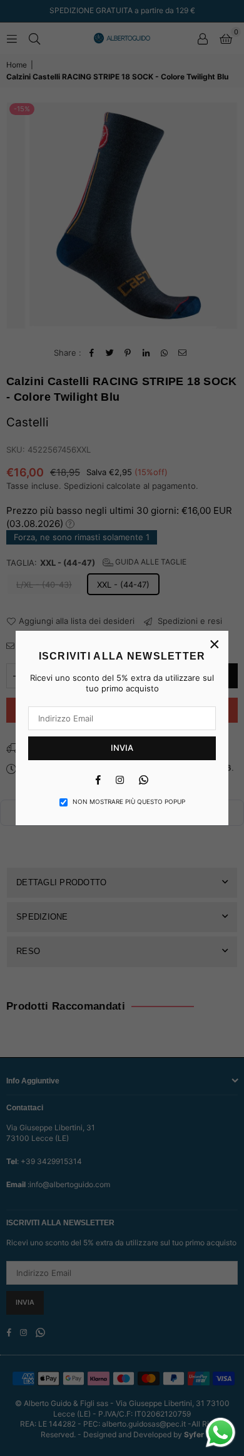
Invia (122, 748)
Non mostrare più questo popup (129, 801)
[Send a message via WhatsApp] (220, 1432)
